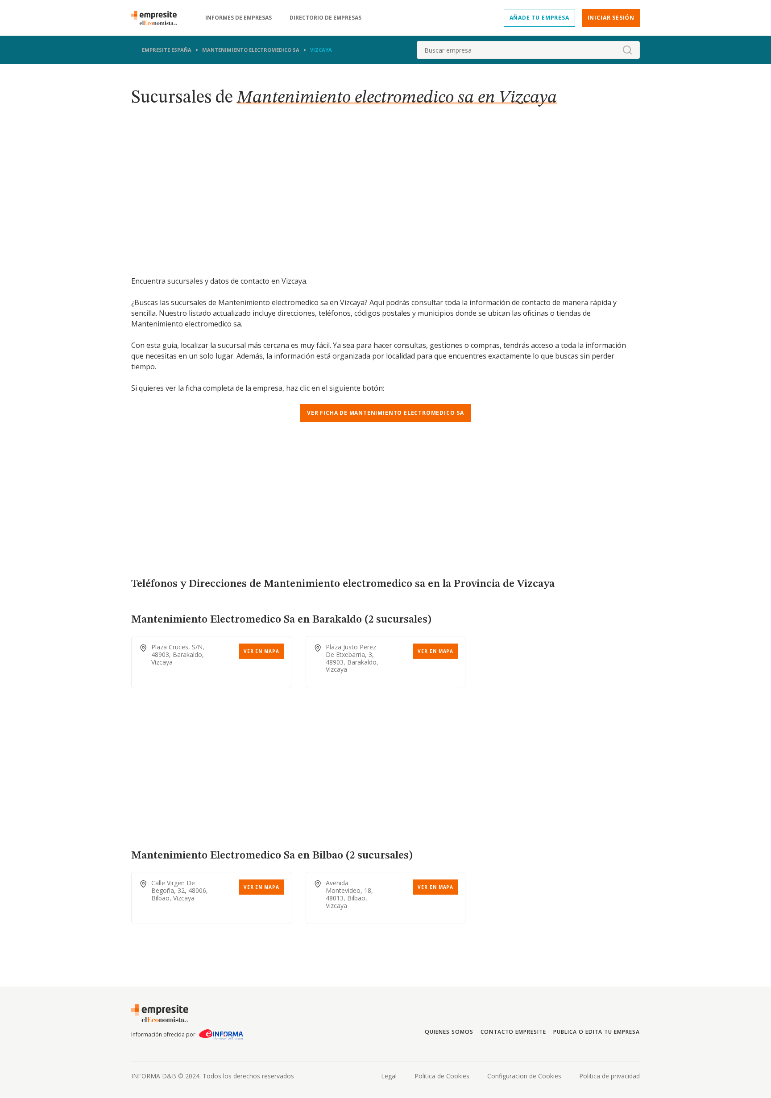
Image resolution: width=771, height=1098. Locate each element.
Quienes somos (449, 1032)
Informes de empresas (238, 18)
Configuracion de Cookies (524, 1076)
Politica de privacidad (609, 1076)
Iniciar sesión (611, 17)
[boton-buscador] (627, 50)
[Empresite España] (157, 18)
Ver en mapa (261, 651)
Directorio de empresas (325, 18)
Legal (389, 1076)
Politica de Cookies (442, 1076)
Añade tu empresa (539, 17)
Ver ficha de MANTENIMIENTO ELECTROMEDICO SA (385, 413)
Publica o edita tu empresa (596, 1032)
